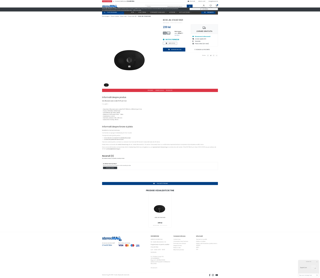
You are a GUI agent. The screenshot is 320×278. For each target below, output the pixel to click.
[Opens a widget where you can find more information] (308, 268)
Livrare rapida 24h (200, 39)
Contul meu (176, 239)
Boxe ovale (123, 16)
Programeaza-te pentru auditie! (160, 244)
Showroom (154, 268)
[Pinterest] (216, 55)
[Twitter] (211, 55)
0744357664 (107, 245)
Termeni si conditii (201, 239)
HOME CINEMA (142, 12)
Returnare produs (178, 250)
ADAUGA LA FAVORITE (203, 49)
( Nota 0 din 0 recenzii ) (176, 22)
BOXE (132, 12)
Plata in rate (177, 247)
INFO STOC (171, 43)
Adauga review (110, 168)
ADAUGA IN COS (176, 49)
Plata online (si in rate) (202, 44)
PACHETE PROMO (162, 183)
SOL (197, 249)
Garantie (197, 41)
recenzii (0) (169, 90)
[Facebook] (208, 55)
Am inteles (205, 9)
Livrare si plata (159, 90)
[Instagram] (213, 55)
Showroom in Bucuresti (202, 36)
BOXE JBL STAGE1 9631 (144, 16)
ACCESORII (172, 12)
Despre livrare (177, 245)
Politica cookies (201, 241)
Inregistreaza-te (213, 1)
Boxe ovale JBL (132, 16)
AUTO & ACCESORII (184, 12)
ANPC (197, 247)
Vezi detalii (177, 35)
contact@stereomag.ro (113, 149)
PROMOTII (210, 12)
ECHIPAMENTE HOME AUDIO (157, 12)
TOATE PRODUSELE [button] (112, 12)
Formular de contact (179, 243)
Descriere (150, 90)
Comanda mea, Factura (180, 241)
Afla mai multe (137, 10)
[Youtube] (217, 275)
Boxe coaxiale (115, 16)
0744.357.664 (154, 247)
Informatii (192, 1)
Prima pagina (106, 16)
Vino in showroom (107, 1)
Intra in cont (201, 1)
